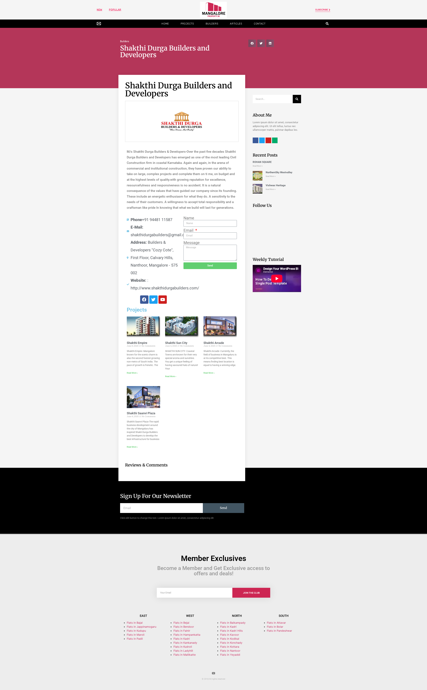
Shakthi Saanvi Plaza (141, 413)
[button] (327, 24)
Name (188, 218)
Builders (212, 23)
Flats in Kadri (181, 638)
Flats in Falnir (181, 630)
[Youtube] (213, 673)
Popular (115, 9)
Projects (187, 23)
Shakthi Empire (137, 343)
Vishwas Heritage (276, 185)
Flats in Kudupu (136, 630)
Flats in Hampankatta (186, 634)
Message (191, 243)
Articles (236, 23)
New (99, 9)
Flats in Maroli (135, 634)
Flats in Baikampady (233, 622)
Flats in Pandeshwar (279, 630)
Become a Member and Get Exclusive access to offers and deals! (213, 570)
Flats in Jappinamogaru (141, 626)
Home (165, 23)
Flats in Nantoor (230, 650)
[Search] (297, 99)
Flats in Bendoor (183, 626)
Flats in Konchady (231, 642)
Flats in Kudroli (182, 646)
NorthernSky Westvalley (279, 172)
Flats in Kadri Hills (231, 630)
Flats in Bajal (135, 622)
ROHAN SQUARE (262, 162)
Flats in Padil (135, 638)
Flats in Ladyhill (183, 650)
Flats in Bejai (181, 622)
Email (188, 230)
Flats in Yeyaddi (230, 654)
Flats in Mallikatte (184, 654)
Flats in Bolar (275, 626)
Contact (260, 23)
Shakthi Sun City (176, 343)
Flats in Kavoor (229, 634)
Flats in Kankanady (185, 642)
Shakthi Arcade (213, 343)
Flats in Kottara (229, 646)
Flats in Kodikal (229, 638)
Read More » (132, 373)
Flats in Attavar (276, 622)
